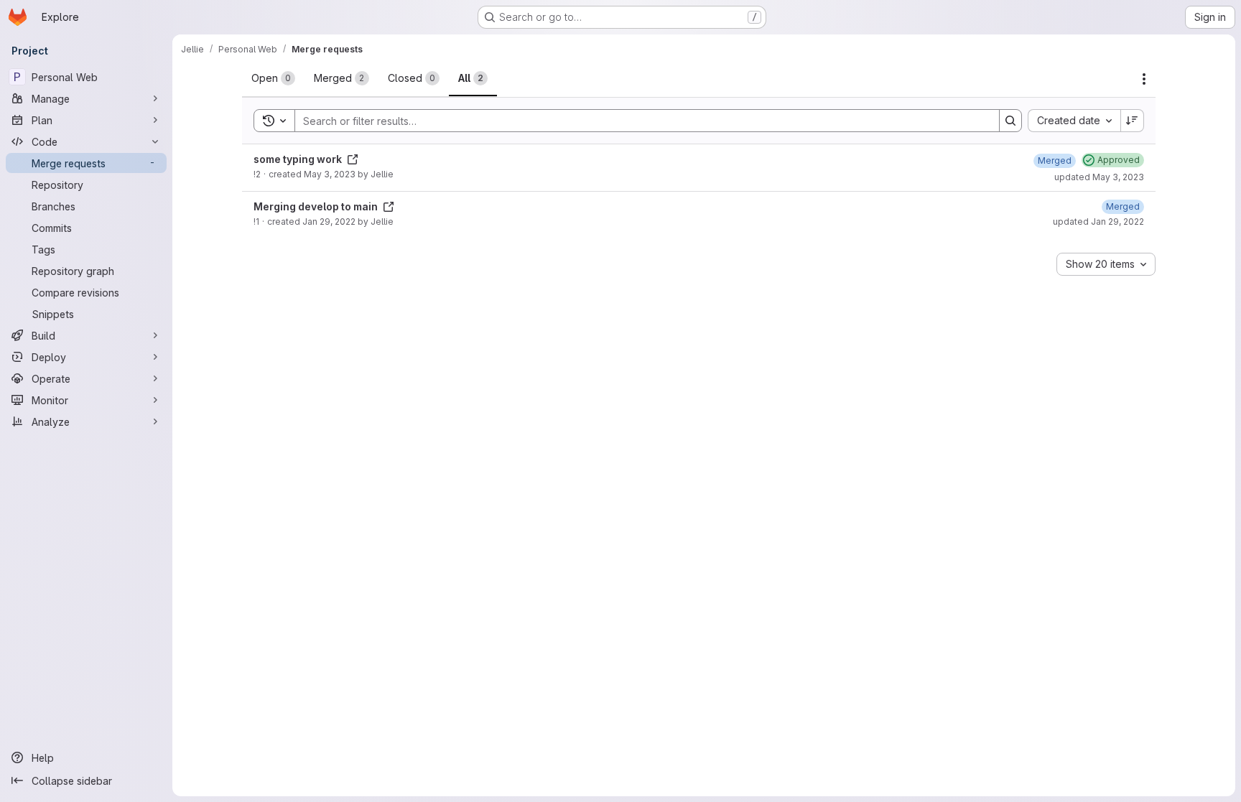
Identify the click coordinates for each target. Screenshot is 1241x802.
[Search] (1010, 120)
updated (1099, 177)
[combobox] (1074, 120)
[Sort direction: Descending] (1132, 120)
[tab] (273, 78)
